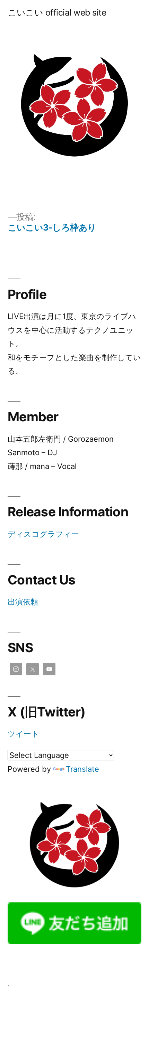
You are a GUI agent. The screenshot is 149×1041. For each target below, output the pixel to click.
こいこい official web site (57, 12)
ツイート (23, 733)
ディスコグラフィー (43, 533)
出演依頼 (23, 601)
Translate (82, 769)
